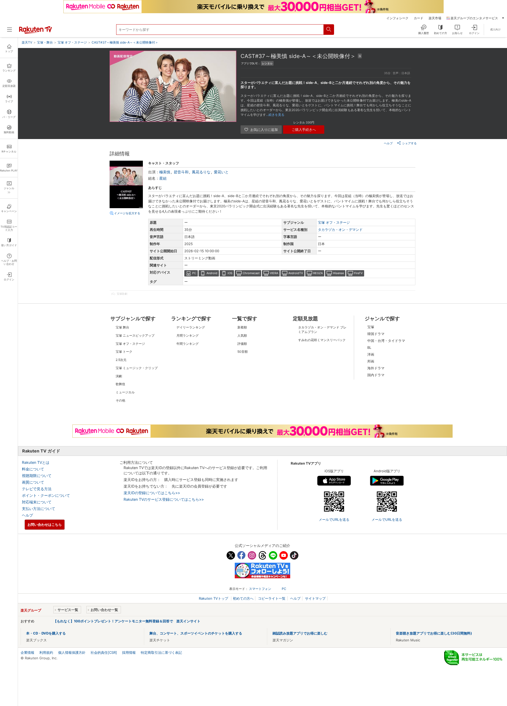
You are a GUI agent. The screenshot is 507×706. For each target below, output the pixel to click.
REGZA (318, 273)
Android (211, 273)
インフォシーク (397, 18)
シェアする (409, 143)
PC (194, 273)
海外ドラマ (375, 368)
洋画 (370, 354)
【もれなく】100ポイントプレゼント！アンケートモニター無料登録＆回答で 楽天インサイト (126, 621)
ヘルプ (388, 143)
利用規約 (46, 652)
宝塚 (370, 327)
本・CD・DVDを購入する (46, 633)
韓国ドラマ (375, 334)
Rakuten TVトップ (214, 598)
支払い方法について (38, 508)
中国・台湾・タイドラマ (386, 340)
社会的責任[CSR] (104, 652)
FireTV (358, 273)
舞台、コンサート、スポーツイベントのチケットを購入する (195, 633)
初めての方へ (243, 598)
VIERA (274, 273)
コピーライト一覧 (271, 598)
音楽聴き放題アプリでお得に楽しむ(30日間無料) (434, 633)
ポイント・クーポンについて (46, 495)
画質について (33, 482)
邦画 (370, 361)
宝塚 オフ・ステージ (334, 222)
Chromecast (251, 273)
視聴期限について (36, 475)
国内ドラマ (375, 375)
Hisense (338, 273)
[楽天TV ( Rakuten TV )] (35, 32)
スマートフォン (260, 589)
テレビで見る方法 (36, 488)
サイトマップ (315, 598)
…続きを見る (275, 115)
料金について (33, 469)
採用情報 (129, 652)
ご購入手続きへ (304, 129)
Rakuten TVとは (35, 462)
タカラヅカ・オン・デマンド (340, 229)
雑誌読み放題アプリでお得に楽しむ (300, 633)
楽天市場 (435, 18)
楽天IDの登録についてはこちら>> (152, 492)
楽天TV (27, 42)
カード (418, 18)
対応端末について (36, 502)
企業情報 (27, 652)
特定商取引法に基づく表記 (161, 652)
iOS (230, 273)
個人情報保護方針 (72, 652)
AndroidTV (295, 273)
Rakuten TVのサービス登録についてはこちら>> (164, 499)
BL (369, 347)
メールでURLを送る (334, 519)
